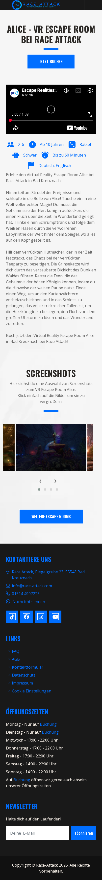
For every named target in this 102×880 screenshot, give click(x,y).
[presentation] (40, 480)
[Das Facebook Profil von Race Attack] (26, 617)
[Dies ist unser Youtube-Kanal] (55, 617)
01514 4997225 (26, 593)
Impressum (22, 683)
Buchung (48, 724)
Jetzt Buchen (51, 62)
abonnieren (84, 833)
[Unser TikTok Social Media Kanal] (12, 617)
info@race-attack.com (32, 585)
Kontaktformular (27, 667)
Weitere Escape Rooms (51, 517)
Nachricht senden (28, 601)
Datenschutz (23, 675)
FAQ (15, 651)
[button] (39, 489)
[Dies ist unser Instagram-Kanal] (41, 617)
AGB (16, 659)
